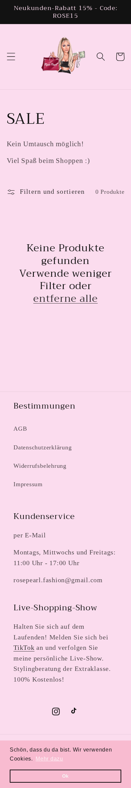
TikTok (24, 647)
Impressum (28, 484)
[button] (10, 56)
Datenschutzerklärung (42, 447)
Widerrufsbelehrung (40, 465)
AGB (20, 428)
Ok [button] (65, 776)
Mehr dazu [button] (49, 759)
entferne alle (65, 298)
